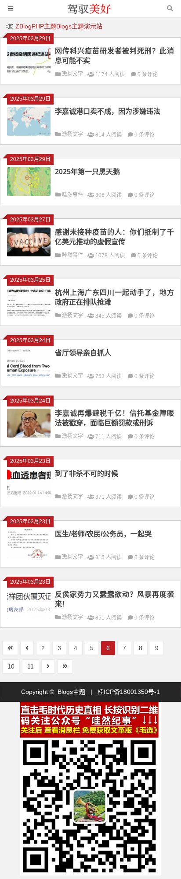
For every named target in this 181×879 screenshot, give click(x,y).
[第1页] (10, 648)
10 (10, 666)
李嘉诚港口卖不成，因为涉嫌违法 (107, 111)
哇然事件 (72, 195)
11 (30, 666)
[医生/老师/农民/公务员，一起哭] (29, 556)
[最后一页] (65, 666)
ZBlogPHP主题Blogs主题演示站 (58, 26)
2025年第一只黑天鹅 (87, 171)
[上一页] (27, 648)
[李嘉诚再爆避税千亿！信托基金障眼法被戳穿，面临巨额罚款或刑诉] (29, 435)
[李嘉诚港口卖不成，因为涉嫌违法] (29, 133)
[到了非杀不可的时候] (29, 495)
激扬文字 (72, 74)
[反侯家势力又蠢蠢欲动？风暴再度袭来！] (29, 616)
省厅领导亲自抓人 (83, 353)
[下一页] (48, 666)
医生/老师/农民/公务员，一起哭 (103, 534)
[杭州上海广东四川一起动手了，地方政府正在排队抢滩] (29, 314)
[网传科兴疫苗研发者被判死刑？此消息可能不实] (29, 73)
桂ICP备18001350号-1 (129, 691)
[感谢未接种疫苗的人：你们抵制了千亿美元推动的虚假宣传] (29, 254)
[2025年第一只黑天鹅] (29, 193)
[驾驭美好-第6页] (90, 12)
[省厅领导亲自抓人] (29, 374)
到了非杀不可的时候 (86, 473)
